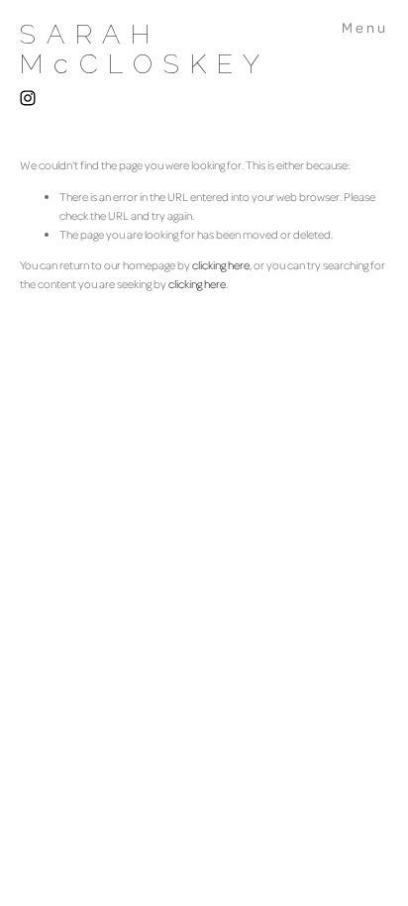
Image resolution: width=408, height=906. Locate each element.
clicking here (221, 264)
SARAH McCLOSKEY (145, 49)
